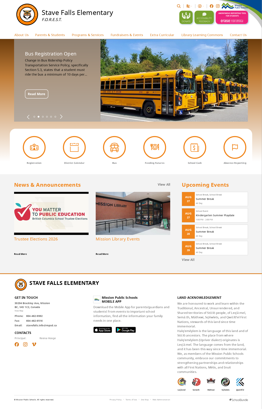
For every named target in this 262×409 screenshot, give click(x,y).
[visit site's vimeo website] (34, 344)
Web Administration (161, 399)
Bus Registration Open (50, 54)
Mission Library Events (118, 239)
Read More (36, 94)
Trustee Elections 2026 (36, 239)
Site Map (145, 399)
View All (164, 185)
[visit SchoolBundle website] (238, 400)
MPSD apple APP (102, 330)
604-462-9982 (34, 316)
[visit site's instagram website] (25, 344)
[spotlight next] (61, 116)
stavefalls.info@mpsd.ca (41, 325)
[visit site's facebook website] (17, 344)
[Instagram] (218, 6)
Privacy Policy (116, 399)
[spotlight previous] (28, 116)
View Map (19, 310)
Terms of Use (131, 399)
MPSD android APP (126, 330)
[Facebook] (211, 6)
